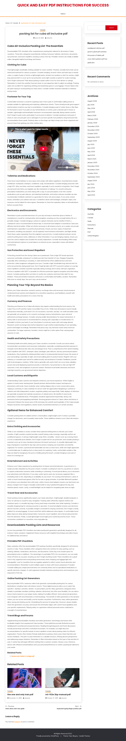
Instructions (92, 225)
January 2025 (92, 162)
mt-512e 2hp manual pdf (58, 694)
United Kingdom (93, 236)
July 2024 (91, 184)
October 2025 (93, 133)
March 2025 (92, 159)
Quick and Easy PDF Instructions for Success (63, 5)
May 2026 (91, 108)
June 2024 (91, 188)
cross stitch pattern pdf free (97, 59)
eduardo (49, 38)
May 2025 (91, 152)
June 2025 (91, 148)
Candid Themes (84, 736)
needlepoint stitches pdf (96, 48)
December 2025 (93, 126)
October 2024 (93, 173)
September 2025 (94, 137)
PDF (89, 232)
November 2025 (93, 130)
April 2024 (91, 195)
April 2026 (91, 112)
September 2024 (94, 177)
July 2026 (91, 105)
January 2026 (92, 123)
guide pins (91, 63)
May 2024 (91, 191)
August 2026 (92, 101)
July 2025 (91, 144)
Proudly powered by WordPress (47, 736)
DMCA (63, 14)
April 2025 (91, 155)
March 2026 (92, 115)
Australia (91, 214)
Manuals (90, 228)
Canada (42, 30)
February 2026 (93, 119)
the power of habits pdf (96, 55)
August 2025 (92, 141)
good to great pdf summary (97, 52)
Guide (89, 221)
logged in (17, 722)
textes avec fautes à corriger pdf (22, 656)
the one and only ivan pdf (20, 694)
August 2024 (92, 180)
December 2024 (93, 166)
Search (111, 28)
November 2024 (93, 170)
